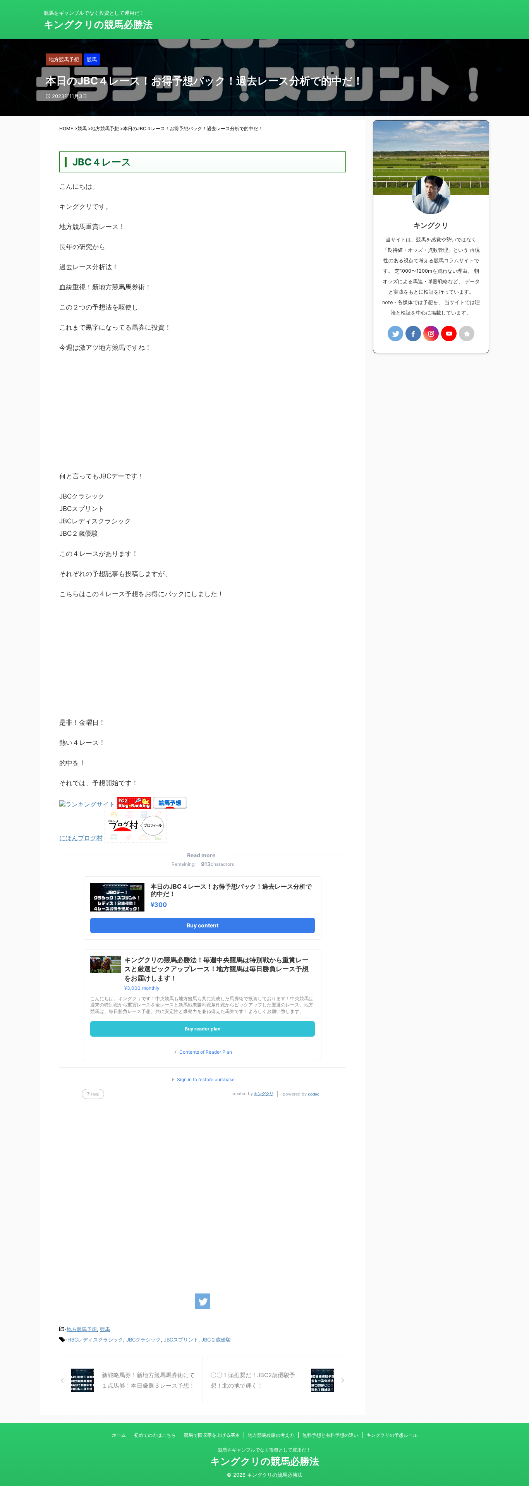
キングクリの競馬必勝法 (98, 24)
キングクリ (263, 1093)
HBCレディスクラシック (95, 1339)
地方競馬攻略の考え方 (271, 1435)
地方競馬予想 (82, 1329)
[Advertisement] (202, 415)
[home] (466, 333)
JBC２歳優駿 (216, 1339)
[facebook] (413, 333)
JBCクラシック (143, 1339)
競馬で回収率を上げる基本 (212, 1435)
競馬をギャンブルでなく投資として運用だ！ (264, 1450)
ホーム (119, 1435)
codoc (313, 1094)
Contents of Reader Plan (205, 1052)
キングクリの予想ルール (391, 1435)
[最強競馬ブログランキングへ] (88, 805)
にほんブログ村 (81, 838)
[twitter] (202, 1301)
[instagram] (431, 333)
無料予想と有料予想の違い (330, 1435)
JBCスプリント (181, 1339)
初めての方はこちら (155, 1435)
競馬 (105, 1329)
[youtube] (449, 333)
